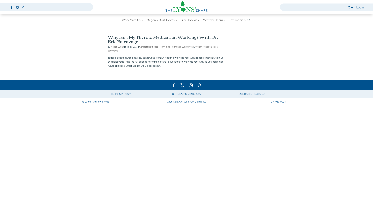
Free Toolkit (189, 20)
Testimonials (237, 20)
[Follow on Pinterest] (23, 7)
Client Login (356, 7)
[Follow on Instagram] (17, 7)
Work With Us (131, 20)
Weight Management (205, 47)
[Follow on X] (182, 85)
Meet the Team (213, 20)
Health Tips (164, 47)
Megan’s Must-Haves (161, 20)
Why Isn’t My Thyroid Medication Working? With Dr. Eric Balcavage (163, 39)
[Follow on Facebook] (11, 7)
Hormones (176, 47)
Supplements (188, 47)
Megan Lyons (117, 47)
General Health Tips (148, 47)
